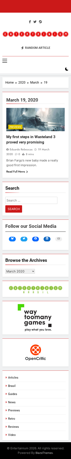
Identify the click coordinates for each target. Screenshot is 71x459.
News (12, 402)
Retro (11, 418)
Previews (15, 127)
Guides (12, 394)
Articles (13, 377)
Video (12, 435)
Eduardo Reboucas (21, 149)
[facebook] (30, 22)
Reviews (13, 427)
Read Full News (15, 171)
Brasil (12, 386)
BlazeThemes (44, 452)
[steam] (40, 22)
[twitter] (35, 22)
